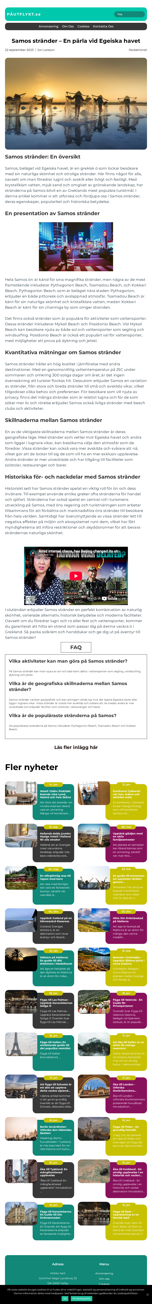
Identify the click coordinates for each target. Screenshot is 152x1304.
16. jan (53, 1120)
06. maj (126, 827)
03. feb (126, 869)
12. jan (126, 784)
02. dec (126, 911)
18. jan (53, 993)
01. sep (53, 827)
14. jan (53, 784)
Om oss (68, 26)
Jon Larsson (46, 50)
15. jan (126, 1162)
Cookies (83, 26)
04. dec (53, 911)
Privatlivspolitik (81, 1298)
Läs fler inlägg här (76, 747)
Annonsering (48, 26)
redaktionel (138, 50)
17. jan (126, 1035)
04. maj (53, 869)
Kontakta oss (103, 26)
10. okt (53, 950)
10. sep (126, 950)
